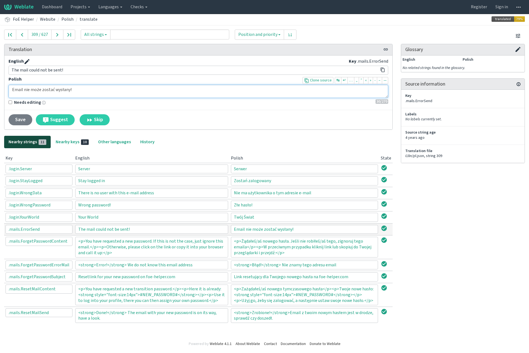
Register (479, 7)
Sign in (501, 7)
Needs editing (27, 102)
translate (89, 19)
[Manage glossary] (517, 49)
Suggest (58, 119)
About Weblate (248, 344)
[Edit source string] (27, 61)
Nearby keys (71, 142)
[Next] (57, 35)
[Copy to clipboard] (382, 69)
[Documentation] (518, 84)
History (147, 142)
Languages (109, 7)
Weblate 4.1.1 (221, 344)
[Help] (518, 7)
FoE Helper (23, 19)
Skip (98, 119)
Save (20, 119)
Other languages (114, 142)
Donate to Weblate (325, 344)
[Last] (69, 35)
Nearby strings (26, 142)
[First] (10, 35)
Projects (79, 7)
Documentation (293, 344)
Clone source (320, 80)
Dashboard (52, 7)
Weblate (24, 7)
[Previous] (22, 35)
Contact (270, 344)
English (16, 61)
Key (352, 61)
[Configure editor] (518, 36)
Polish (67, 19)
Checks (138, 7)
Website (47, 19)
